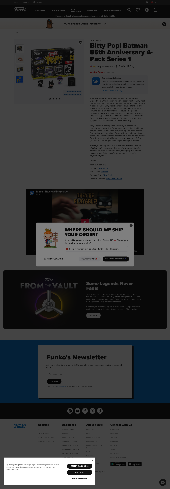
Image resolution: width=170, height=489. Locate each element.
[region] (49, 471)
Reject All (80, 472)
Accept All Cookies (79, 466)
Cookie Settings (79, 478)
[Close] (92, 460)
